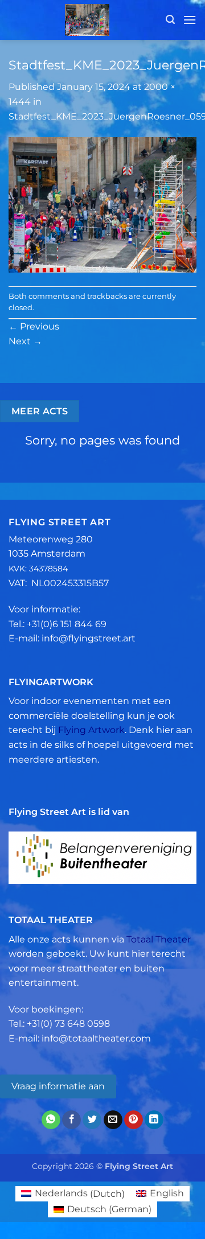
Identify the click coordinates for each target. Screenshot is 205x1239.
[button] (170, 20)
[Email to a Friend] (113, 1120)
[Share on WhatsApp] (51, 1120)
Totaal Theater (158, 939)
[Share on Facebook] (71, 1120)
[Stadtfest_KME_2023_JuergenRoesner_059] (102, 204)
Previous (34, 326)
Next (25, 341)
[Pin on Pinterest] (133, 1120)
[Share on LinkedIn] (154, 1120)
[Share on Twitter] (92, 1120)
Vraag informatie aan (58, 1086)
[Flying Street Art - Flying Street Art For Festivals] (87, 20)
